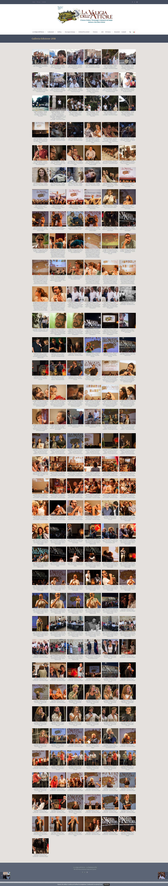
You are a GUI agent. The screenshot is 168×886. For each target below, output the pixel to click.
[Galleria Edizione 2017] (5, 875)
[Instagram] (137, 2)
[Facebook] (132, 2)
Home (33, 2)
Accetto (106, 884)
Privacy (38, 2)
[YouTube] (135, 2)
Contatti (44, 2)
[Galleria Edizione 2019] (163, 875)
